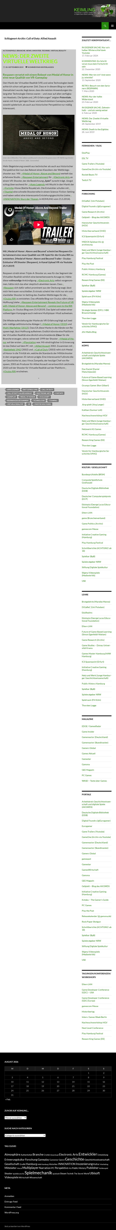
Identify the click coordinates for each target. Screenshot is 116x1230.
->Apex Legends (36, 184)
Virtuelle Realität (15, 404)
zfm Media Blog (89, 332)
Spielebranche (18, 1174)
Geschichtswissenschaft (97, 1159)
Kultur (96, 1164)
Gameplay (11, 397)
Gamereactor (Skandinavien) (95, 742)
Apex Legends (13, 389)
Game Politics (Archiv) (92, 523)
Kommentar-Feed (13, 1207)
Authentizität (26, 1155)
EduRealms (87, 612)
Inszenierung (84, 1164)
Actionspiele (9, 50)
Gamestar (86, 759)
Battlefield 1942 (30, 389)
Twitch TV (86, 180)
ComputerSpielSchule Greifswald (92, 481)
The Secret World (81, 1174)
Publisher (93, 1167)
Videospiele (11, 1177)
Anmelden (9, 1196)
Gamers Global (89, 748)
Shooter (36, 50)
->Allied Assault (41, 345)
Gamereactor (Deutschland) (95, 737)
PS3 (70, 1168)
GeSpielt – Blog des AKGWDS (96, 217)
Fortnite (59, 393)
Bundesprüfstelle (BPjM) (93, 474)
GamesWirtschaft (90, 869)
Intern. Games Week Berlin (94, 1017)
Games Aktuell (88, 753)
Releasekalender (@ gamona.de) (96, 916)
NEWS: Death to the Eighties (95, 129)
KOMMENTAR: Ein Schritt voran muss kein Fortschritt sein (95, 64)
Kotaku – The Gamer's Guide (95, 900)
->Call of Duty (40, 349)
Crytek (47, 1155)
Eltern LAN (87, 512)
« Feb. (8, 1099)
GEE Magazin (88, 770)
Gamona (86, 764)
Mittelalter (11, 1167)
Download (54, 1155)
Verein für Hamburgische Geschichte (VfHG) (95, 325)
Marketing (104, 1164)
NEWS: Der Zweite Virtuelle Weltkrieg (30, 58)
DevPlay (86, 152)
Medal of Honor (27, 397)
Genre (61, 1160)
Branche (21, 50)
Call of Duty (47, 389)
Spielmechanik (38, 1172)
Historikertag (88, 1011)
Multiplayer (30, 1167)
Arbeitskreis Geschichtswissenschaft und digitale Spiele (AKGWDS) (96, 355)
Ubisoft (95, 1173)
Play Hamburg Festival (92, 258)
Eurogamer (87, 826)
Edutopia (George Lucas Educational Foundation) (96, 505)
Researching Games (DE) (93, 280)
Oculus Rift (44, 397)
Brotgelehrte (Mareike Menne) (96, 363)
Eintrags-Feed (11, 1201)
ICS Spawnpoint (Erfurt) (93, 236)
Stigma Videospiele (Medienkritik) (91, 303)
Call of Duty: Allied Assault (19, 393)
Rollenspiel (103, 1168)
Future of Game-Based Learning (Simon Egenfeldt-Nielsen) (96, 378)
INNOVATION (67, 1164)
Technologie (39, 400)
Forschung (31, 1159)
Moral (19, 1168)
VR (29, 404)
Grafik (22, 1164)
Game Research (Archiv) (93, 211)
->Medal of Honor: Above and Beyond (40, 173)
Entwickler (88, 1154)
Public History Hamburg (93, 269)
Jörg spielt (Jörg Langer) (93, 404)
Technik (46, 50)
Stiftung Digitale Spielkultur (95, 567)
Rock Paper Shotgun (91, 921)
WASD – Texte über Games (94, 780)
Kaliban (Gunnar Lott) (92, 410)
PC (52, 1167)
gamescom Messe (90, 529)
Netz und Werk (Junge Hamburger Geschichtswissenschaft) (96, 251)
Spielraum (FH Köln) (91, 296)
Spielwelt (56, 1174)
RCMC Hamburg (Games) (94, 274)
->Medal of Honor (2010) (54, 324)
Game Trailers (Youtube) (93, 163)
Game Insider (88, 731)
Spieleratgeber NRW (91, 291)
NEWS (29, 50)
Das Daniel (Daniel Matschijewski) (90, 370)
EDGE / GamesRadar (91, 726)
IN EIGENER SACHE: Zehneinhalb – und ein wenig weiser (96, 108)
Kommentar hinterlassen (41, 67)
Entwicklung (103, 1155)
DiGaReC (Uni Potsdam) (93, 201)
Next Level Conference (92, 1028)
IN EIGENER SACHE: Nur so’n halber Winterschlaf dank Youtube (96, 50)
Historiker (53, 1164)
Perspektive (61, 1167)
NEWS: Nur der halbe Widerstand (92, 98)
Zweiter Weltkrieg (42, 404)
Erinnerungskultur (15, 1159)
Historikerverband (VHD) (94, 231)
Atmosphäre (12, 1154)
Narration (45, 1167)
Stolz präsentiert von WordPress (17, 1226)
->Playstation (29, 342)
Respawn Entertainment (18, 400)
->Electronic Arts (61, 177)
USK (84, 581)
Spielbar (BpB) (88, 285)
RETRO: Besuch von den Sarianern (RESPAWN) (96, 87)
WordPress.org (12, 1212)
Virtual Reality (58, 50)
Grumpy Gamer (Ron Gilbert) (95, 385)
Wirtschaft (24, 1177)
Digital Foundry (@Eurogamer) (96, 206)
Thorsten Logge (89, 318)
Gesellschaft (12, 1164)
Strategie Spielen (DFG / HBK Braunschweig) (95, 311)
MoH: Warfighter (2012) (15, 327)
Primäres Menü (112, 25)
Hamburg (31, 1164)
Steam (63, 1173)
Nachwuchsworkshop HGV (94, 415)
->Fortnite (8, 188)
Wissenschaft (35, 1177)
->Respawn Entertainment (34, 177)
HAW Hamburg (42, 1164)
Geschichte (74, 1159)
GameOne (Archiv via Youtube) (96, 169)
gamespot (86, 859)
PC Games (87, 775)
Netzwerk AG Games (91, 429)
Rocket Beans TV (90, 174)
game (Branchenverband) (93, 518)
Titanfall (53, 400)
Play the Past (88, 263)
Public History (79, 1168)
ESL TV (85, 158)
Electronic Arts (44, 393)
